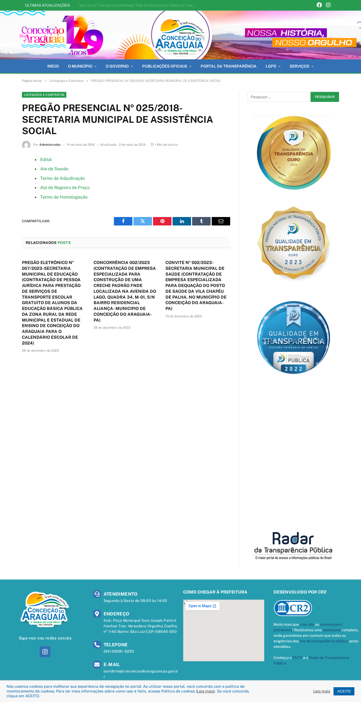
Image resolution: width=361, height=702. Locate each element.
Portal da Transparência (229, 66)
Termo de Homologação (63, 197)
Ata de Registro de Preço (65, 187)
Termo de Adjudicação (62, 178)
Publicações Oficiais (164, 66)
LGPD (271, 66)
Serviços (299, 66)
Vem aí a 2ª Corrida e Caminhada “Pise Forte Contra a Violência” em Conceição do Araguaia (138, 5)
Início (53, 66)
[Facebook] (319, 5)
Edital (46, 159)
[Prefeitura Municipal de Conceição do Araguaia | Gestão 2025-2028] (180, 35)
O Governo (117, 66)
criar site (307, 624)
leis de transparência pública (324, 641)
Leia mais (205, 691)
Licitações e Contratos (44, 94)
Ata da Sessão (54, 168)
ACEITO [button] (344, 691)
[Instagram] (328, 5)
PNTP (297, 658)
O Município (80, 66)
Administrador (50, 145)
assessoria (332, 630)
